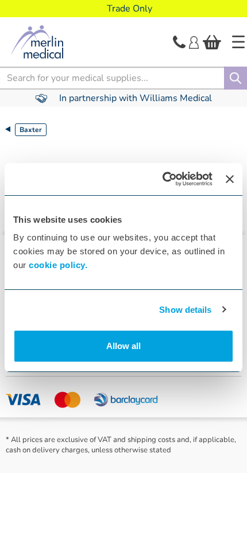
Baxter (31, 129)
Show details (185, 310)
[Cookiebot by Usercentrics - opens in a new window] (163, 179)
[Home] (238, 42)
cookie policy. (58, 265)
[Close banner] (230, 179)
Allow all (123, 346)
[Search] (235, 78)
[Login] (194, 41)
